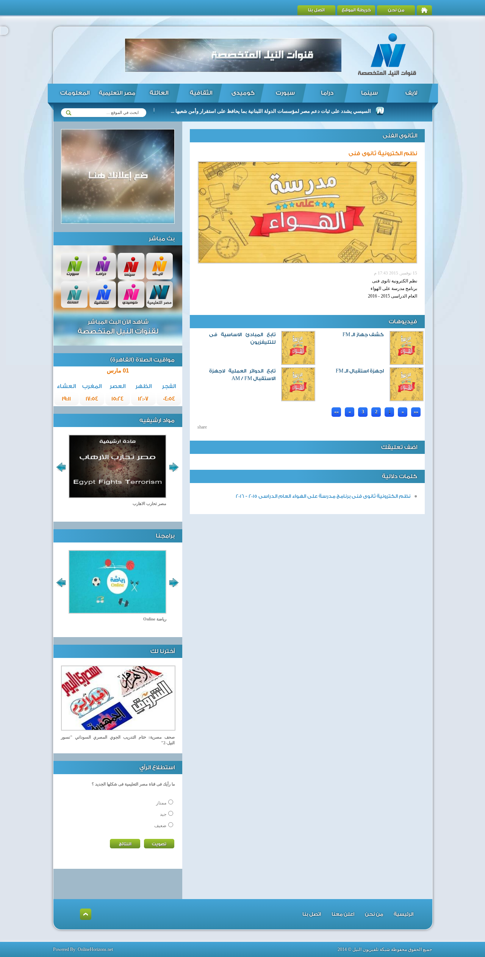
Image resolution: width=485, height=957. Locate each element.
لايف (411, 93)
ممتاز (161, 803)
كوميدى (243, 93)
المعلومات (74, 93)
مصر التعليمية (117, 93)
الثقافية (201, 93)
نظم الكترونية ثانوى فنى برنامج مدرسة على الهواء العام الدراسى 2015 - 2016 (323, 496)
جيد (163, 814)
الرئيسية (403, 914)
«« (336, 412)
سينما (369, 93)
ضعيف (160, 825)
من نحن (396, 10)
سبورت (285, 93)
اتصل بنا (316, 10)
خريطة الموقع (356, 10)
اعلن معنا (343, 914)
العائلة (159, 93)
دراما (327, 93)
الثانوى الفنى (400, 135)
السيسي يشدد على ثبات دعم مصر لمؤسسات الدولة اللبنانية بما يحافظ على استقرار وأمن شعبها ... (290, 111)
